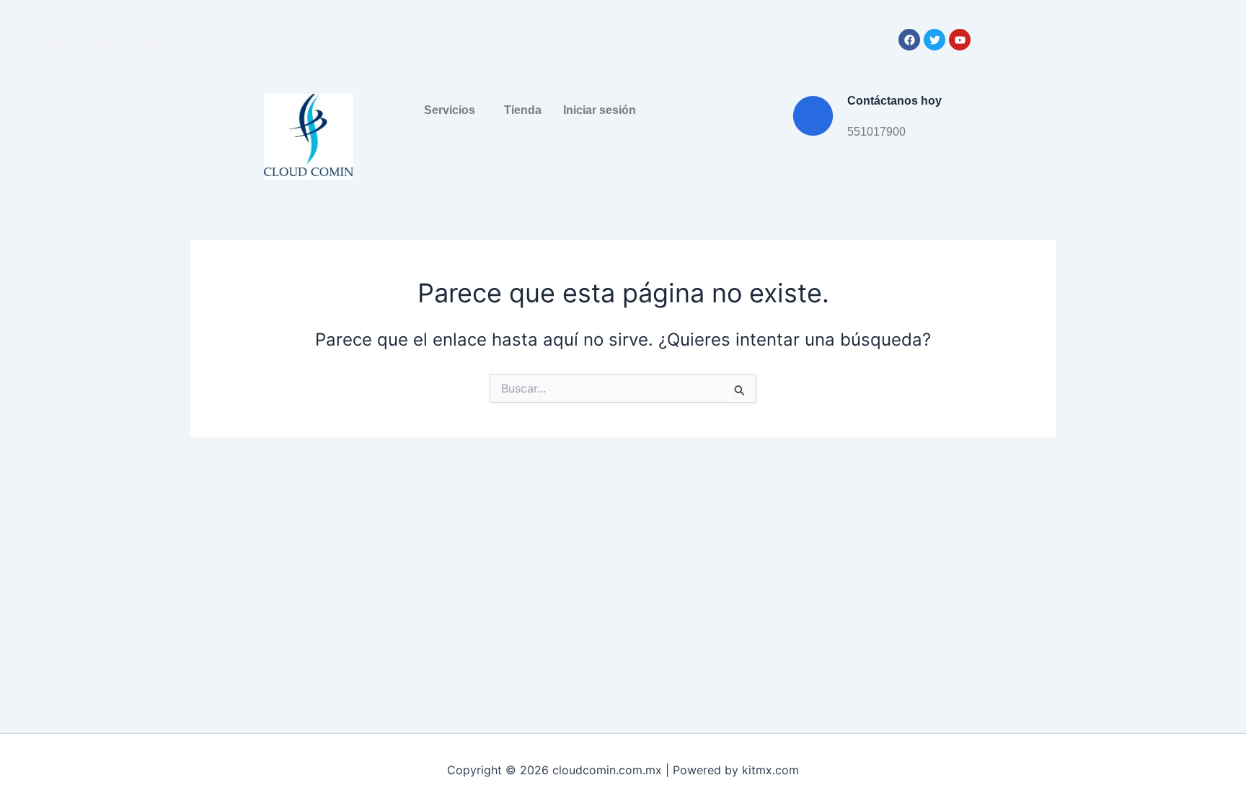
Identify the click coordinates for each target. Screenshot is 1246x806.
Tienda (523, 110)
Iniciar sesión (599, 110)
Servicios (449, 110)
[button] (453, 110)
